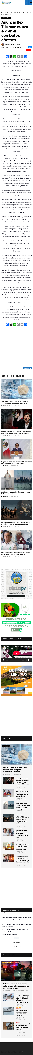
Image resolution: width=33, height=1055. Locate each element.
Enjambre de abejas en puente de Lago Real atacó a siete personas (22, 1012)
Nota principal (7, 962)
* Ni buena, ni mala (10, 934)
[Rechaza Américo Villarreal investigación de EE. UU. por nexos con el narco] (16, 540)
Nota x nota (9, 12)
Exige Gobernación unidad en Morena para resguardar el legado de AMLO (16, 463)
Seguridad (16, 962)
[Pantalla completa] (29, 660)
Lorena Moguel (9, 44)
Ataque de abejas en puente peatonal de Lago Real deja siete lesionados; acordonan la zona (22, 998)
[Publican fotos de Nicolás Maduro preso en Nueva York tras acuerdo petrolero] (16, 480)
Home (2, 12)
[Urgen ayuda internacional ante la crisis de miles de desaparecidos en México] (16, 510)
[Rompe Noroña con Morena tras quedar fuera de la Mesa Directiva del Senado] (16, 419)
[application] (16, 653)
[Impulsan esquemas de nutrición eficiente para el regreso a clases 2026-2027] (8, 846)
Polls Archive (18, 947)
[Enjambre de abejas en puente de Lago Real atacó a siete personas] (8, 1011)
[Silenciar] (26, 660)
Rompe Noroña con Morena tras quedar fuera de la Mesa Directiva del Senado (16, 432)
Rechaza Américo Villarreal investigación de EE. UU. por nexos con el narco (15, 553)
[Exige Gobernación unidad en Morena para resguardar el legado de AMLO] (16, 449)
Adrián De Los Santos (10, 990)
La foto (25, 993)
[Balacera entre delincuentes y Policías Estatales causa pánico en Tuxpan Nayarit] (16, 971)
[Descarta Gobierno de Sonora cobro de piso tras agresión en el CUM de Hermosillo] (8, 858)
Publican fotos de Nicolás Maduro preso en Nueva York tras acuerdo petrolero (15, 493)
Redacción (5, 405)
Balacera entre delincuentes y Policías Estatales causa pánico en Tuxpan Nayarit (16, 986)
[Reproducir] (4, 660)
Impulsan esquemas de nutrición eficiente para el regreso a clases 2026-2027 (22, 847)
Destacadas (19, 993)
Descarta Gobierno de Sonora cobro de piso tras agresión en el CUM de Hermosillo (22, 859)
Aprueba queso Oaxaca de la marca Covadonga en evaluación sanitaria (14, 402)
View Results (16, 942)
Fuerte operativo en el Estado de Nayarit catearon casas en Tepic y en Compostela (23, 1027)
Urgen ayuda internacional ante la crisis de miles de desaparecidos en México (15, 523)
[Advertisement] (16, 346)
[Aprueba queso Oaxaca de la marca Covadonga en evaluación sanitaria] (16, 389)
